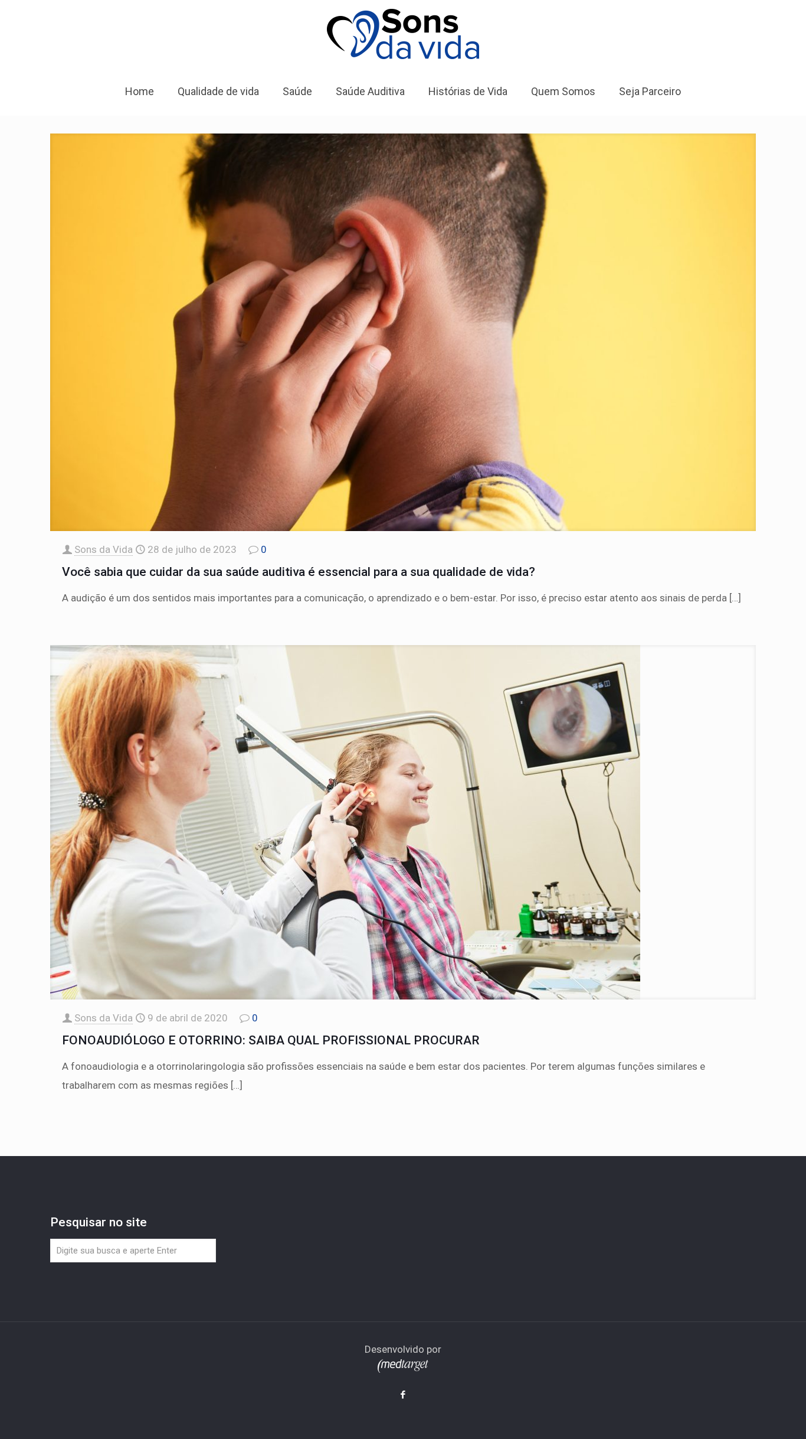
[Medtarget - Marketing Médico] (403, 1369)
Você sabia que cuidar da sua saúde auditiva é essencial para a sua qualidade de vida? (298, 572)
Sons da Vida (103, 549)
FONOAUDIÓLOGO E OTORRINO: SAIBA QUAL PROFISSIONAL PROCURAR (271, 1040)
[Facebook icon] (403, 1394)
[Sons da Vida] (403, 34)
